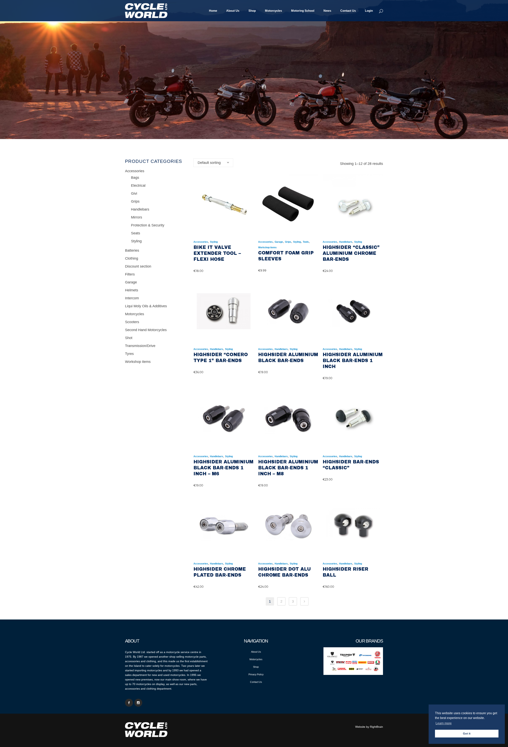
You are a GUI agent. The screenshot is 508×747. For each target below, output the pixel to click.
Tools (306, 242)
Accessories (134, 171)
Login (369, 10)
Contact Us (256, 682)
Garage (131, 282)
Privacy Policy (256, 674)
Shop (256, 667)
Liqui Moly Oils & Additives (146, 306)
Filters (130, 274)
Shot (128, 338)
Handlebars (140, 209)
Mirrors (136, 217)
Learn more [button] (444, 723)
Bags (135, 178)
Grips (135, 201)
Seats (135, 233)
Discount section (138, 266)
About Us (256, 651)
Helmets (131, 290)
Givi (134, 193)
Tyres (129, 354)
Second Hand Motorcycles (146, 330)
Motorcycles (134, 314)
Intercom (132, 298)
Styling (136, 241)
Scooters (132, 322)
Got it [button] (466, 733)
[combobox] (213, 162)
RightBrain (376, 726)
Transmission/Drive (140, 346)
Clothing (131, 258)
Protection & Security (147, 225)
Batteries (132, 250)
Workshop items (138, 362)
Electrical (138, 185)
